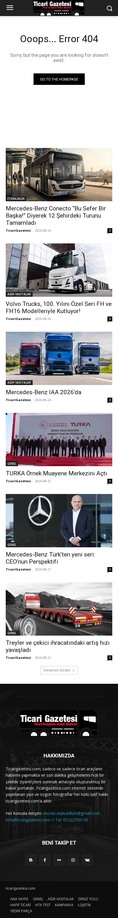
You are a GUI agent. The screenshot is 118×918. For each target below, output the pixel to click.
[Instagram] (73, 860)
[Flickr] (58, 860)
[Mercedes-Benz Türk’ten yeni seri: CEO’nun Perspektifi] (59, 520)
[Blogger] (30, 860)
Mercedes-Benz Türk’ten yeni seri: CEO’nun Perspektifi (50, 558)
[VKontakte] (87, 860)
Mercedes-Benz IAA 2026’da (43, 392)
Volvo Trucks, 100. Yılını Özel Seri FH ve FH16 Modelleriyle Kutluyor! (59, 307)
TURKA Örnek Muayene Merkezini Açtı (56, 473)
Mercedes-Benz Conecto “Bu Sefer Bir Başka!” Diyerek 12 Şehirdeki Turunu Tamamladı (56, 215)
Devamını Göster (57, 670)
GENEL (11, 464)
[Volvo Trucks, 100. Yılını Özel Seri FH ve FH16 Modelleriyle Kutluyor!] (59, 270)
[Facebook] (44, 860)
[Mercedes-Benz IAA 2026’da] (59, 358)
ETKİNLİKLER (16, 199)
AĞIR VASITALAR (19, 294)
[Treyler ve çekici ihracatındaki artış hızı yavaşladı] (59, 609)
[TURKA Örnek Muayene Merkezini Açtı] (59, 439)
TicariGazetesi (18, 230)
